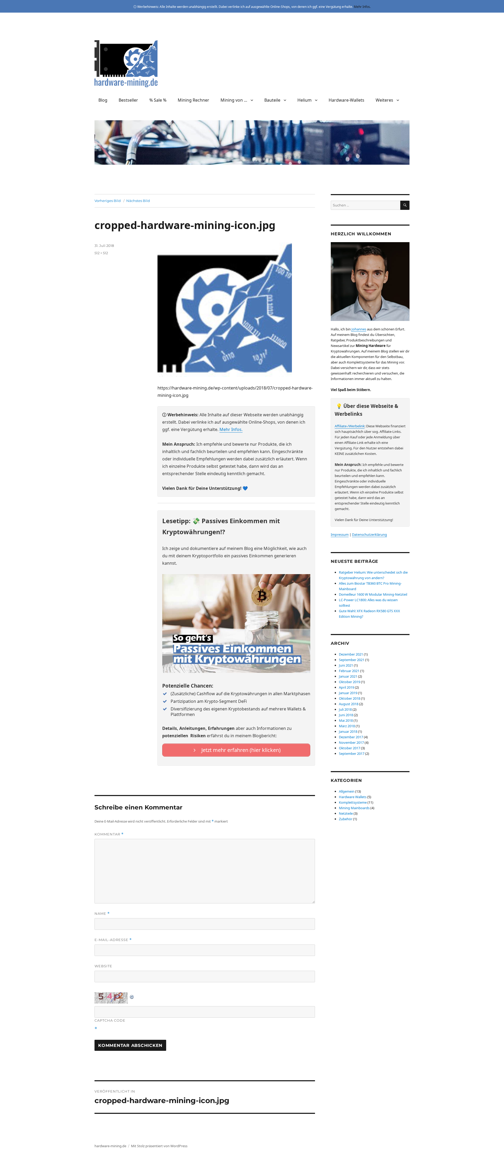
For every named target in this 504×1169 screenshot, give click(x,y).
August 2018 (348, 704)
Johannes (358, 329)
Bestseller (128, 100)
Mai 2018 (346, 720)
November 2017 (351, 742)
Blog (102, 100)
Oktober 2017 (349, 748)
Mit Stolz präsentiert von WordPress (159, 1146)
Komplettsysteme (353, 802)
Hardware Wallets (352, 796)
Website (103, 966)
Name (102, 913)
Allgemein (346, 791)
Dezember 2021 (351, 654)
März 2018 (347, 726)
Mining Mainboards (354, 808)
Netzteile (346, 813)
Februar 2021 (349, 670)
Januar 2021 (348, 676)
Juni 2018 (346, 715)
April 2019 (346, 687)
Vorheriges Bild (107, 201)
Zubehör (345, 819)
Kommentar (109, 834)
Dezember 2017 (351, 737)
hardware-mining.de (110, 1146)
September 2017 (351, 753)
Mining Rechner (193, 100)
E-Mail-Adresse (113, 940)
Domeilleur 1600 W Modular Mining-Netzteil (373, 594)
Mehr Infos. (362, 6)
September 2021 (351, 659)
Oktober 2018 (349, 698)
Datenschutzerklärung (369, 534)
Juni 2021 (346, 665)
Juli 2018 (345, 709)
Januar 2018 (348, 731)
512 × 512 (101, 253)
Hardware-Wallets (346, 100)
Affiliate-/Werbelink (350, 426)
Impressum (340, 534)
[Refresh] (132, 996)
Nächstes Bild (138, 201)
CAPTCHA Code (109, 1020)
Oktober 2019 (349, 681)
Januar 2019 (348, 692)
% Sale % (157, 100)
